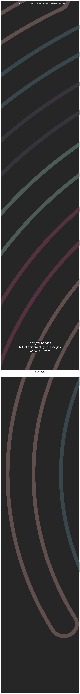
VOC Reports (62, 3)
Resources (45, 3)
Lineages (39, 3)
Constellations (54, 3)
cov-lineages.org (21, 3)
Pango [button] (32, 3)
